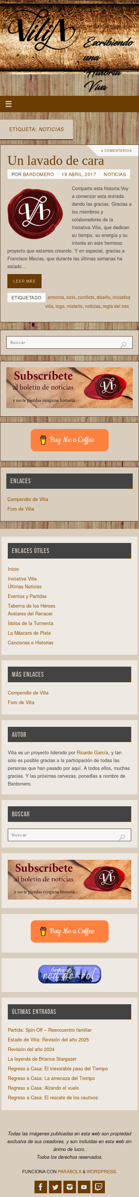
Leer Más (24, 281)
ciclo (71, 297)
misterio (75, 306)
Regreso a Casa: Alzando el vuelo (43, 1087)
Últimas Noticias (25, 586)
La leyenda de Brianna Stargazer (42, 1058)
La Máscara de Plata (29, 633)
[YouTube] (84, 1187)
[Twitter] (55, 1187)
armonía (55, 297)
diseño (103, 297)
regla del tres (116, 306)
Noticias (115, 174)
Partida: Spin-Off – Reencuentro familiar (50, 1030)
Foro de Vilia (20, 508)
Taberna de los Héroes (31, 605)
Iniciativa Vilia (22, 578)
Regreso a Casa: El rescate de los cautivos (53, 1097)
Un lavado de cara (55, 160)
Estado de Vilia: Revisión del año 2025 (48, 1039)
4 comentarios (116, 150)
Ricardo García (92, 752)
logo (60, 306)
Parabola (70, 1171)
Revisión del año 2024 (31, 1049)
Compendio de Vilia (27, 499)
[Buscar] (123, 345)
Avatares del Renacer (30, 613)
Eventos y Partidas (27, 596)
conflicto (86, 297)
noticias (92, 306)
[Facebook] (40, 1187)
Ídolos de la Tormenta (30, 623)
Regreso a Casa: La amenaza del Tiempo (51, 1078)
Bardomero (38, 174)
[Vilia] (42, 30)
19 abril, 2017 (79, 174)
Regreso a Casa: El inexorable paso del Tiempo (58, 1068)
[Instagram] (69, 1187)
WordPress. (102, 1171)
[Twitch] (98, 1187)
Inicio (13, 569)
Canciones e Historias (30, 642)
